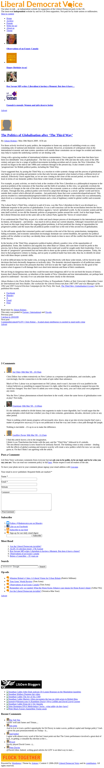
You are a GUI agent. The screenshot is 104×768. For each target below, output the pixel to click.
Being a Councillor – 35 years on (24, 556)
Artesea (35, 763)
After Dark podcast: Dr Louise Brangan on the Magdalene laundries (51, 692)
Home (9, 18)
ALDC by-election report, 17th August (26, 549)
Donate (9, 23)
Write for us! (11, 26)
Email (3, 482)
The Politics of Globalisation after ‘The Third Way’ (37, 135)
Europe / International (31, 312)
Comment (5, 492)
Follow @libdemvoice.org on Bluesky (26, 523)
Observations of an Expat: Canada (24, 553)
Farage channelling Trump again (33, 709)
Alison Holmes (10, 141)
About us (10, 28)
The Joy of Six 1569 (31, 697)
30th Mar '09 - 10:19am (31, 372)
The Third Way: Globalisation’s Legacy (78, 286)
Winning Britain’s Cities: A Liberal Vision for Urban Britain (35, 578)
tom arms (13, 726)
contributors (91, 763)
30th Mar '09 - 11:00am (32, 406)
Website (4, 487)
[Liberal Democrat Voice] (41, 7)
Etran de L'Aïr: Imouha (32, 704)
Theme (9, 30)
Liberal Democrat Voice (69, 763)
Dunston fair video (32, 694)
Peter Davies (14, 747)
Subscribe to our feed (18, 530)
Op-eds (48, 312)
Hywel (12, 742)
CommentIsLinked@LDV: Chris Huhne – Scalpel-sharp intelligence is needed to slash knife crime (43, 322)
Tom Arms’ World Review (20, 581)
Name (3, 476)
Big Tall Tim (14, 720)
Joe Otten (16, 372)
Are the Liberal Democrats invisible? (25, 546)
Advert (4, 110)
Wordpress (16, 763)
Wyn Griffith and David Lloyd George (63, 701)
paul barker (14, 734)
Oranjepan (16, 406)
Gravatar (74, 467)
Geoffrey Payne (19, 435)
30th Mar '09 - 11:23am (37, 435)
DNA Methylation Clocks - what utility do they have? (45, 706)
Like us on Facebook (18, 526)
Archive (9, 21)
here (50, 462)
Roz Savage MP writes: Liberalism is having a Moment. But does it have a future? (45, 551)
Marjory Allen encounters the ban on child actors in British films (50, 699)
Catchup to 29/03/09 (10, 317)
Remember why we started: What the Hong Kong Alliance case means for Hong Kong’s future (50, 588)
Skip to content (7, 14)
